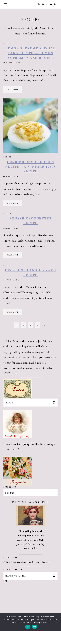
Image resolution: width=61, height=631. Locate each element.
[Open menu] (5, 4)
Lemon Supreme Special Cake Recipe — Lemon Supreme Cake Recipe (30, 53)
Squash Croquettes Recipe (30, 220)
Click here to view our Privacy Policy (26, 562)
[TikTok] (47, 4)
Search (55, 575)
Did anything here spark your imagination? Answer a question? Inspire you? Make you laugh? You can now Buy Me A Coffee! (30, 540)
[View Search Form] (55, 4)
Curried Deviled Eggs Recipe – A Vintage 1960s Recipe (30, 166)
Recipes (7, 43)
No (34, 627)
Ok (28, 627)
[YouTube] (51, 4)
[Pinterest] (43, 4)
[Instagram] (39, 4)
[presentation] (30, 125)
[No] (57, 622)
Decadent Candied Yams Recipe (30, 272)
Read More (14, 90)
